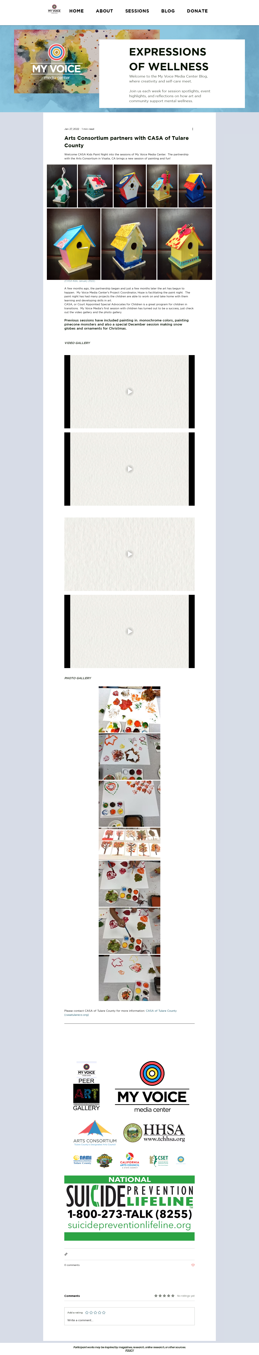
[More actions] (192, 129)
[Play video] (129, 391)
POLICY (129, 1350)
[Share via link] (66, 1254)
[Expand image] (62, 186)
